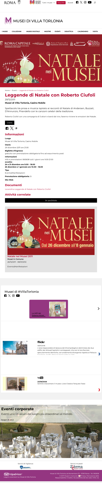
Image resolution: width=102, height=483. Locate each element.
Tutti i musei (47, 3)
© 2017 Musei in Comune (68, 476)
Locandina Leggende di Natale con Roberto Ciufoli (28, 189)
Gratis (9, 123)
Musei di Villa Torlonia (38, 21)
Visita (95, 31)
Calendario (83, 31)
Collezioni (16, 31)
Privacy (83, 476)
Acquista (61, 3)
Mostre (47, 31)
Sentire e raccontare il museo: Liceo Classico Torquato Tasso (61, 384)
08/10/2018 (66, 350)
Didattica (69, 31)
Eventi (57, 31)
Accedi (70, 3)
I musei (5, 31)
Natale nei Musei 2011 (20, 256)
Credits (69, 478)
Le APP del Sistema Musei (38, 314)
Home (7, 90)
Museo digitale (33, 31)
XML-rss (96, 478)
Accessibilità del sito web (83, 478)
